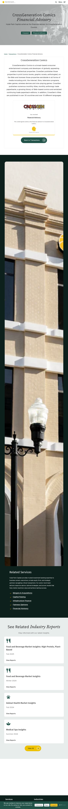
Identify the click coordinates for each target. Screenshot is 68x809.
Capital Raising (19, 597)
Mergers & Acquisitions (22, 593)
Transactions (12, 54)
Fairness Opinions (20, 604)
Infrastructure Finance (22, 601)
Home (5, 54)
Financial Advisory (20, 608)
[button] (62, 2)
